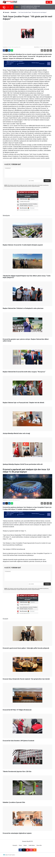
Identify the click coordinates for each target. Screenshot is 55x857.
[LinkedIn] (9, 50)
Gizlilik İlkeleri (32, 845)
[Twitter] (6, 50)
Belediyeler (13, 12)
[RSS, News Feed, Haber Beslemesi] (34, 850)
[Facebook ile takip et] (20, 850)
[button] (45, 50)
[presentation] (8, 7)
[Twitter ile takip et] (24, 850)
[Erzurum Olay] (10, 2)
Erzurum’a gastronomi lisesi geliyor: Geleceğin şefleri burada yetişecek (30, 7)
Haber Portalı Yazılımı (10, 854)
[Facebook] (4, 50)
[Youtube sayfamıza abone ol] (27, 850)
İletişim (25, 845)
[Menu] (47, 2)
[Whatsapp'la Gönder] (12, 50)
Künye (20, 845)
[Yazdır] (42, 50)
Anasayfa (7, 12)
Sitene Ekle (39, 845)
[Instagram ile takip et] (31, 850)
